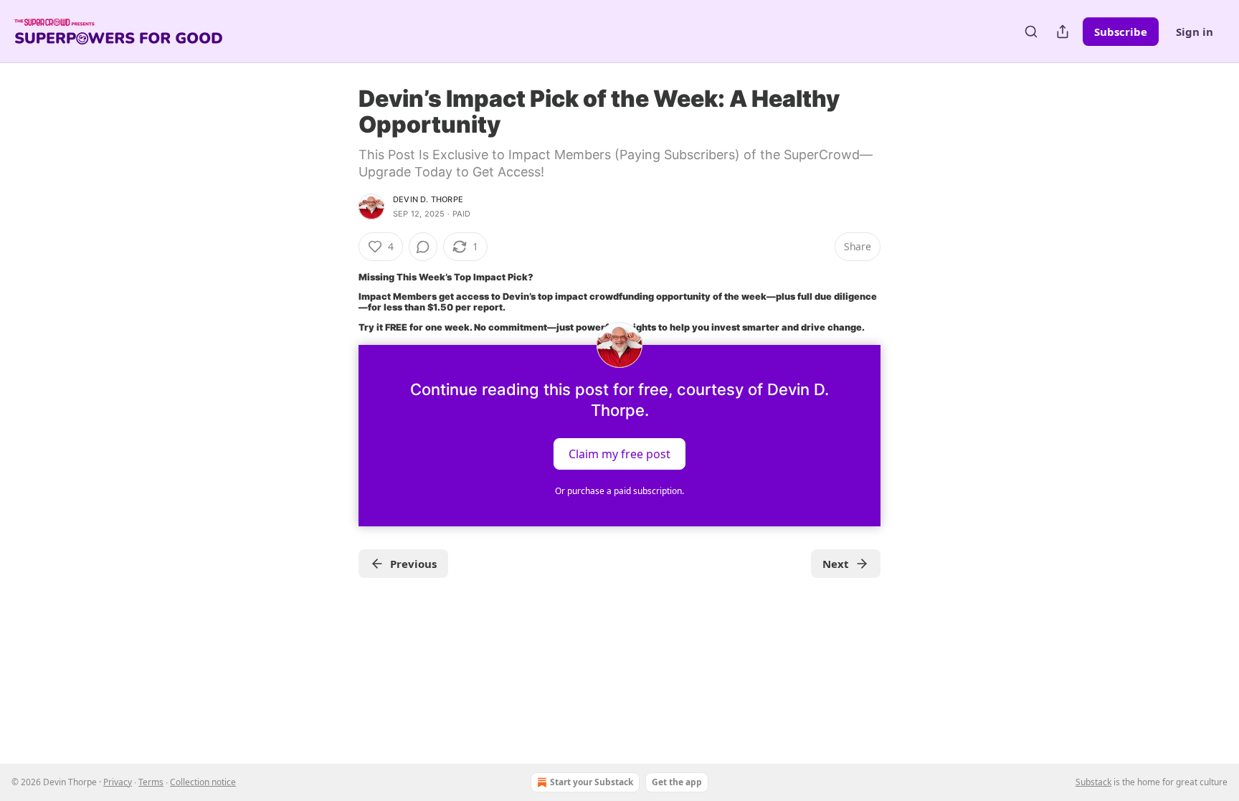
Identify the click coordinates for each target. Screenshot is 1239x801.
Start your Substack (591, 782)
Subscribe (1120, 31)
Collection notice (203, 782)
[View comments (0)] (423, 246)
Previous (413, 563)
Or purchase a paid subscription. (619, 491)
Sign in (1194, 31)
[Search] (1031, 31)
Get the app (677, 782)
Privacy (117, 782)
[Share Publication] (1062, 31)
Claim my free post (619, 453)
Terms (150, 782)
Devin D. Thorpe (428, 199)
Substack (1093, 782)
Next (835, 563)
